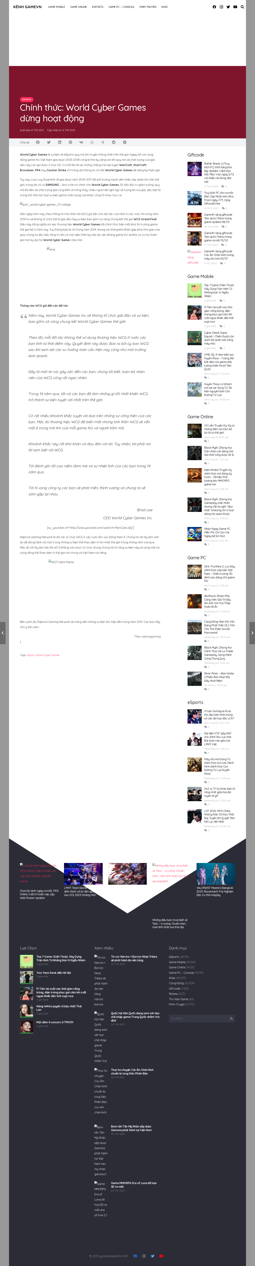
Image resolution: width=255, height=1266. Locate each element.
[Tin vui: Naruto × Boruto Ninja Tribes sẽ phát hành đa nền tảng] (101, 982)
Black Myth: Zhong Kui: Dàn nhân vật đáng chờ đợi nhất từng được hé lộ (219, 451)
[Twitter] (228, 6)
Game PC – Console (181, 972)
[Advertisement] (127, 40)
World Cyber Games (48, 655)
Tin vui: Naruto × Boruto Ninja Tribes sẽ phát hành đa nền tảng (134, 958)
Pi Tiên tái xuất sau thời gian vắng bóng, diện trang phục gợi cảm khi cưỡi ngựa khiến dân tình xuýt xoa (219, 314)
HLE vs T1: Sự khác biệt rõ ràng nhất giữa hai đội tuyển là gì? (219, 792)
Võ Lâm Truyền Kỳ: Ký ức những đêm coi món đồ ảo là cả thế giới (219, 429)
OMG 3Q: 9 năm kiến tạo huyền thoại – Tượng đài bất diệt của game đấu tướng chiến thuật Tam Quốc (219, 362)
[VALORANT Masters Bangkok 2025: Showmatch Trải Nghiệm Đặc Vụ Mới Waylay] (216, 874)
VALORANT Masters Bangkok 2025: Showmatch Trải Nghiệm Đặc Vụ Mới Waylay (215, 891)
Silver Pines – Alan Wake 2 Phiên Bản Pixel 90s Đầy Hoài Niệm (219, 677)
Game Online (177, 967)
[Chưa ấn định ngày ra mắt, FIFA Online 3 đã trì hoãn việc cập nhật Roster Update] (39, 875)
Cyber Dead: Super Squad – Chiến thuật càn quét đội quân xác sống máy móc (219, 338)
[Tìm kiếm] (242, 7)
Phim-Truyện (177, 1004)
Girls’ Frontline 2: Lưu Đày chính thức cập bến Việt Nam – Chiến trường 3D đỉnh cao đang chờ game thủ (219, 574)
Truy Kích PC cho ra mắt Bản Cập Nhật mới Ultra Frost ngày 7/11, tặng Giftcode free (218, 198)
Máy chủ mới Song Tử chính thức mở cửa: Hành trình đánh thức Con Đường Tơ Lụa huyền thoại (219, 766)
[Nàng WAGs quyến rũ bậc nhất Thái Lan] (26, 1011)
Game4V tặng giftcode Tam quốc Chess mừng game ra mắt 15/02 (218, 236)
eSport (31, 655)
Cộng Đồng (176, 983)
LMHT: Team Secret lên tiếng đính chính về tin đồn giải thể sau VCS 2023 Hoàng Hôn (81, 891)
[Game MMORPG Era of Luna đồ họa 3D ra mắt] (101, 1208)
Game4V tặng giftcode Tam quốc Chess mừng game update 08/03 (218, 218)
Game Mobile (177, 962)
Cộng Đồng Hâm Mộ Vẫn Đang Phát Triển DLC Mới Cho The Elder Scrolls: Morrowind (219, 627)
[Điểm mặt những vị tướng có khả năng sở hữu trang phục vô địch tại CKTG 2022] (127, 874)
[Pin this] (70, 142)
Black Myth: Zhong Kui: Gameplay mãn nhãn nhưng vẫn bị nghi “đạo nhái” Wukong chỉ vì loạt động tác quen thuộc (219, 506)
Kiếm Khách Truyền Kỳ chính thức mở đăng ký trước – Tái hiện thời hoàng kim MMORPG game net (218, 477)
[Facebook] (214, 6)
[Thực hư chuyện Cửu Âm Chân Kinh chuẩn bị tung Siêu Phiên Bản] (101, 1095)
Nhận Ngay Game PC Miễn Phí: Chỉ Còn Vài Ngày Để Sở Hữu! (217, 532)
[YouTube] (235, 6)
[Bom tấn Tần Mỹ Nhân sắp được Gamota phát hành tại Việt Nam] (101, 1151)
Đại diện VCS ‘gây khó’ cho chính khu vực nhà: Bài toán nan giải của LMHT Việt (218, 739)
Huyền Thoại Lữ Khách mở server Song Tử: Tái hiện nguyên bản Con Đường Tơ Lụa (218, 389)
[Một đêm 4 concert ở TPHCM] (26, 1027)
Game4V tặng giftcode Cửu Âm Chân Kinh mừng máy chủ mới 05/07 (219, 255)
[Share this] (38, 142)
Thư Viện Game (178, 999)
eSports (174, 956)
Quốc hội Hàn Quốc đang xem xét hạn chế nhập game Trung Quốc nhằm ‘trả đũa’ (135, 1016)
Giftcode (174, 988)
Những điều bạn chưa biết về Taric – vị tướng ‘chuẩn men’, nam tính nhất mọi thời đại (169, 923)
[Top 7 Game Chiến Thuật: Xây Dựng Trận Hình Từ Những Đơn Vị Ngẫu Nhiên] (26, 961)
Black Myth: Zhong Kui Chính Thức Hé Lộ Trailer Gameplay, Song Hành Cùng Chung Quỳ (218, 653)
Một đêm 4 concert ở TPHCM (54, 1022)
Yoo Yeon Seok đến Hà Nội (53, 972)
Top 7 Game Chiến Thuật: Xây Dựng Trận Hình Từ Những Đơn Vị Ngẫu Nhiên (219, 290)
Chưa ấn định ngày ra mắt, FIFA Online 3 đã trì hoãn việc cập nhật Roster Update (39, 894)
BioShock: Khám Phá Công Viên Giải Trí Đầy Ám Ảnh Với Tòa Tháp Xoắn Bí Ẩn (217, 601)
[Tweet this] (49, 142)
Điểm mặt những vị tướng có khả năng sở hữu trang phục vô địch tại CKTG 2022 (127, 891)
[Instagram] (221, 6)
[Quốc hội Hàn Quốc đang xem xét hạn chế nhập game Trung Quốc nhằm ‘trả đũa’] (101, 1038)
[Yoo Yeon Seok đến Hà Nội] (26, 977)
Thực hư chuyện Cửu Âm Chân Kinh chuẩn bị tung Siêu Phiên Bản (132, 1071)
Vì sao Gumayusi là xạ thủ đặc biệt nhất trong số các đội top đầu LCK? (219, 714)
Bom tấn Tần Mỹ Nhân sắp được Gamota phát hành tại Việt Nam (131, 1128)
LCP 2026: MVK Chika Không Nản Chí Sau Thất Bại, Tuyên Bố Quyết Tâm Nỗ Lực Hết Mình (219, 816)
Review (173, 993)
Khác (172, 978)
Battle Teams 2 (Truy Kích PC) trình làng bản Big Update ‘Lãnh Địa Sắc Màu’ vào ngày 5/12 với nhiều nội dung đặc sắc (219, 172)
